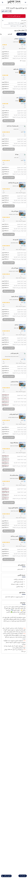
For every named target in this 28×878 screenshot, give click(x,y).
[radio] (26, 33)
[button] (22, 876)
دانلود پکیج (5, 11)
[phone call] (2, 2)
